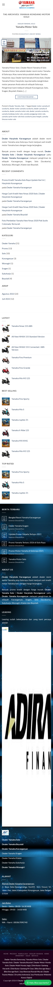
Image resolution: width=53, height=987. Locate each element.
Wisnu (38, 34)
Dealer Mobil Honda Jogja (20, 965)
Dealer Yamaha (24, 24)
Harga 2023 (23, 954)
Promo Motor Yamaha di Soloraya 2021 (26, 551)
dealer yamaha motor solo (19, 111)
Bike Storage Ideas (42, 968)
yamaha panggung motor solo (34, 114)
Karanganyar (7, 258)
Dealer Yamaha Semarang (15, 959)
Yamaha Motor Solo (26, 26)
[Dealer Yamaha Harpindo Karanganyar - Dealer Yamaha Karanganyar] (26, 4)
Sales (28, 956)
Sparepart (19, 956)
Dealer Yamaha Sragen (18, 526)
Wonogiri (6, 263)
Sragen (5, 268)
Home (5, 954)
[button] (3, 4)
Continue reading (26, 97)
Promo (5, 248)
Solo (33, 24)
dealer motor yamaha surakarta (21, 109)
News (46, 954)
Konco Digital (26, 977)
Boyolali (5, 278)
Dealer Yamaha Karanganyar (19, 187)
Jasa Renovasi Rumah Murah (31, 971)
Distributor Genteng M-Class (22, 968)
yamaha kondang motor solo (12, 114)
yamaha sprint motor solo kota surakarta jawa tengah (21, 116)
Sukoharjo (6, 273)
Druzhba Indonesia (22, 974)
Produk (13, 954)
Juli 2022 (6, 299)
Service (35, 956)
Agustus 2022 (8, 294)
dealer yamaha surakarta (39, 111)
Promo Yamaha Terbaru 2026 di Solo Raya (27, 542)
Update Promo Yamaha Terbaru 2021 (25, 534)
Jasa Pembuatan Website (41, 974)
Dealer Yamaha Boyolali (17, 214)
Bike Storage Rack (11, 971)
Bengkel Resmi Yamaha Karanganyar (25, 517)
